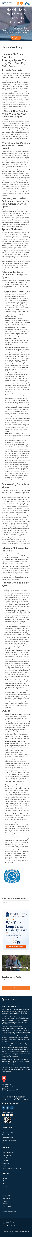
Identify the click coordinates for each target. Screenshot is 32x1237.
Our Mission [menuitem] (6, 1198)
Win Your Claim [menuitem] (7, 1135)
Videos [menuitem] (4, 1178)
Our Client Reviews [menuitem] (8, 1196)
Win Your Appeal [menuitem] (7, 1137)
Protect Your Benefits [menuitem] (9, 1140)
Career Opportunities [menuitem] (9, 1211)
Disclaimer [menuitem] (4, 1225)
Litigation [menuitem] (5, 1166)
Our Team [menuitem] (5, 1203)
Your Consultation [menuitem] (7, 1152)
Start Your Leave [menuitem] (7, 1132)
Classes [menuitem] (4, 1186)
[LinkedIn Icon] (12, 1108)
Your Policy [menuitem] (5, 1160)
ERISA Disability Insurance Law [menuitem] (11, 1168)
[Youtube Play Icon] (3, 1108)
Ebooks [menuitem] (4, 1181)
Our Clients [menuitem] (5, 1201)
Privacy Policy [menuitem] (12, 1225)
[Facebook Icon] (7, 1108)
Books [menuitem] (4, 1183)
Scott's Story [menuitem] (6, 1206)
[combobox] (16, 902)
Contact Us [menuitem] (5, 1209)
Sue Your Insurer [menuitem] (7, 1143)
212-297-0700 (10, 1103)
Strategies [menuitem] (5, 1163)
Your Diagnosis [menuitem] (6, 1155)
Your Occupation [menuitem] (7, 1158)
